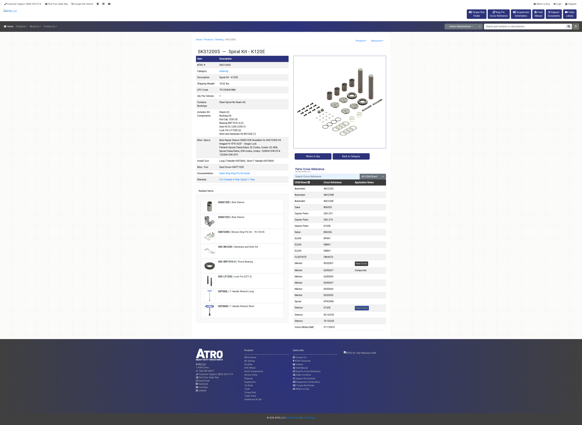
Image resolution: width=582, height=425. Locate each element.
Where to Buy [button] (313, 156)
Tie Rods (248, 385)
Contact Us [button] (49, 26)
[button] (576, 26)
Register (572, 4)
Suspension (250, 382)
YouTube (203, 387)
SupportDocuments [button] (554, 14)
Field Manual (301, 368)
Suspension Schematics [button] (308, 382)
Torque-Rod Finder (305, 385)
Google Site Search (83, 4)
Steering (219, 39)
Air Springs (249, 361)
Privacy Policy (293, 418)
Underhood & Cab (253, 399)
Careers (299, 364)
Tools (247, 389)
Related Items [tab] (206, 190)
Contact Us (300, 357)
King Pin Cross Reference (308, 371)
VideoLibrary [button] (570, 14)
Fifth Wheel (249, 368)
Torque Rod (250, 392)
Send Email (203, 381)
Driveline (248, 364)
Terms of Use (308, 418)
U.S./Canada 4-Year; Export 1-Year (237, 179)
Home (9, 26)
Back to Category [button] (351, 156)
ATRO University (302, 361)
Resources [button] (376, 41)
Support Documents (305, 378)
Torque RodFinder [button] (478, 14)
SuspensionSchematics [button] (522, 14)
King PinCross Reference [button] (499, 14)
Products (208, 39)
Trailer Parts (250, 396)
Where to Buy (543, 4)
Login (559, 4)
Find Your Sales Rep (58, 4)
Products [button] (20, 26)
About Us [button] (34, 26)
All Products (250, 357)
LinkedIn (202, 390)
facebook (203, 384)
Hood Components (253, 371)
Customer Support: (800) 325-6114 (23, 4)
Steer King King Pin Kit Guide (234, 173)
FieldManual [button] (539, 14)
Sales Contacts (303, 375)
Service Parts (250, 375)
